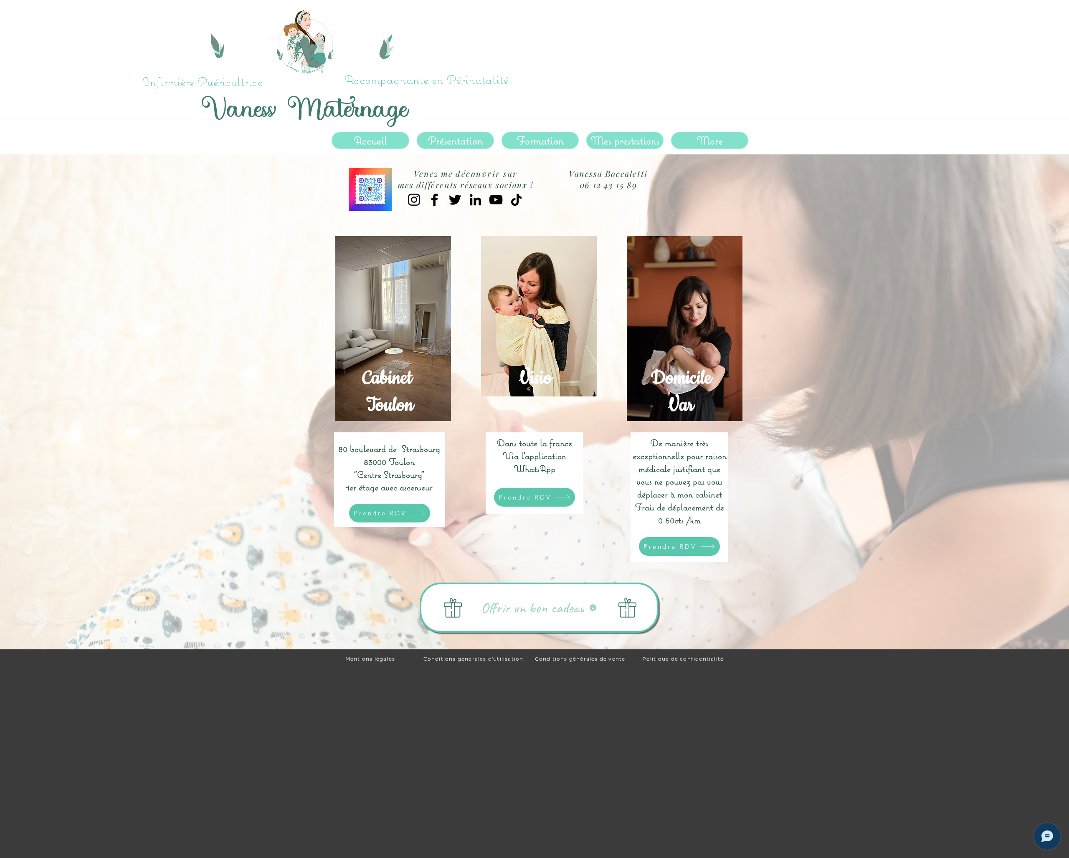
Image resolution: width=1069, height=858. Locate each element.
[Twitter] (455, 200)
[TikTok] (516, 200)
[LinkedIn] (475, 200)
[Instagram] (414, 200)
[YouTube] (496, 200)
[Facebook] (434, 200)
